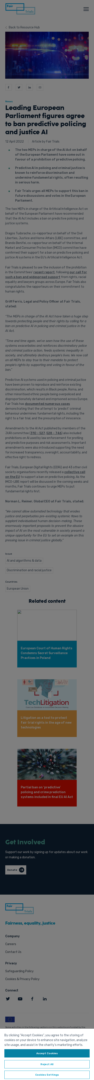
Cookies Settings (47, 1074)
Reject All (46, 1064)
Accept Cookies (47, 1053)
